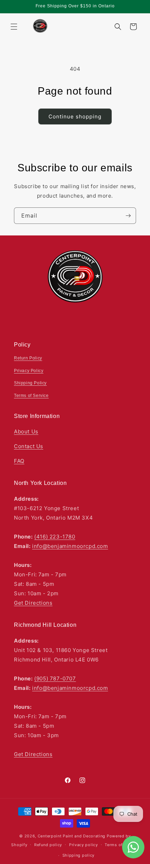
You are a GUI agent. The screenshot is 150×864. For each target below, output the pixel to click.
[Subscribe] (128, 215)
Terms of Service (31, 395)
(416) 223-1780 (54, 536)
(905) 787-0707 (55, 678)
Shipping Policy (30, 382)
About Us (26, 431)
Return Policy (28, 358)
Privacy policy (83, 844)
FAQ (19, 461)
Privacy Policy (28, 370)
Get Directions (33, 602)
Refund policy (48, 844)
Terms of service (121, 844)
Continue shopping (75, 116)
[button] (14, 26)
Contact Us (28, 446)
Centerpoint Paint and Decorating (71, 836)
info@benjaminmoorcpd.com (70, 546)
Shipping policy (78, 855)
